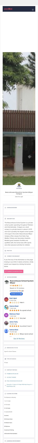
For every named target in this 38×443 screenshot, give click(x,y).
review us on (15, 294)
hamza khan (14, 330)
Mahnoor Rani (15, 314)
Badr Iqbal (13, 298)
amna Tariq (14, 322)
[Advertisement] (19, 32)
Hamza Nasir (14, 306)
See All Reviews (19, 339)
